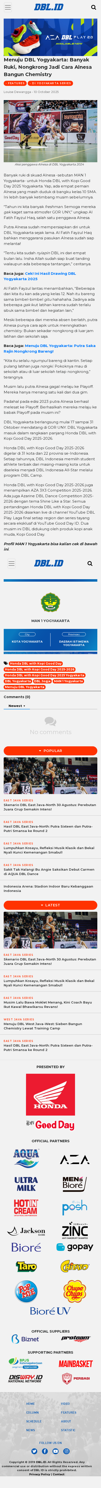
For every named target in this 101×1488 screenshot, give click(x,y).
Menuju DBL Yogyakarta (24, 687)
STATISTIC (68, 1430)
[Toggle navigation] (8, 7)
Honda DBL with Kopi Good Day (36, 663)
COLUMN (32, 1412)
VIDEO (65, 1404)
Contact (58, 1474)
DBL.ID (41, 1462)
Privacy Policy (39, 1474)
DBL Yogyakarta (18, 681)
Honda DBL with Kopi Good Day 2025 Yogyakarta (44, 675)
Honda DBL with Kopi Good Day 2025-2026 (39, 669)
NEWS (30, 1430)
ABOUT (66, 1421)
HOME (30, 1404)
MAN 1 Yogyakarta (68, 681)
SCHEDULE (34, 1421)
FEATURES (68, 1412)
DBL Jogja (42, 681)
